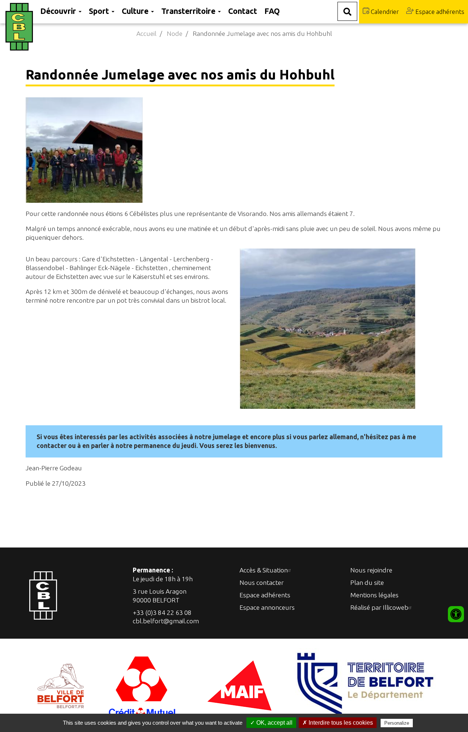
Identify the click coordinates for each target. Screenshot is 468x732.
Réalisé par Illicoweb (379, 607)
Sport (100, 11)
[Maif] (239, 684)
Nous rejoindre (371, 570)
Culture (136, 11)
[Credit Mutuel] (142, 684)
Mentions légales (374, 594)
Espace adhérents (439, 11)
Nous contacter (261, 582)
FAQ (272, 11)
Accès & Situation (263, 570)
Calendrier (384, 11)
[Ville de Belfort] (61, 684)
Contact (242, 11)
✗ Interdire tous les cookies (337, 723)
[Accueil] (21, 27)
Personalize (396, 723)
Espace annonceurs (267, 607)
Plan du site (367, 582)
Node (174, 33)
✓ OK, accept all (271, 723)
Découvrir (59, 11)
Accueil (146, 33)
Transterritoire (189, 11)
